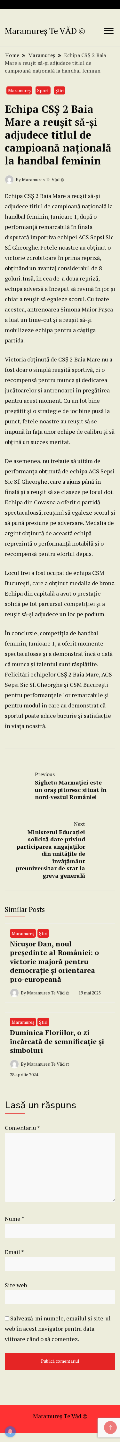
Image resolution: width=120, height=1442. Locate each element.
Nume (14, 1218)
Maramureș (19, 90)
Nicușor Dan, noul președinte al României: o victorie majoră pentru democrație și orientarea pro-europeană (54, 961)
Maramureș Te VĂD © (45, 30)
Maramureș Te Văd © (60, 1416)
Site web (16, 1285)
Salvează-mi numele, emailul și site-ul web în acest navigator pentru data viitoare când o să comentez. (58, 1328)
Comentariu (22, 1127)
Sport (43, 90)
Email (14, 1252)
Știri (59, 90)
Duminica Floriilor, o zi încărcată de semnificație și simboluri (57, 1041)
